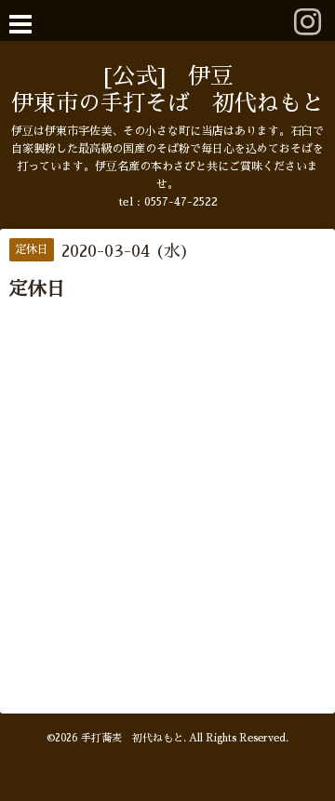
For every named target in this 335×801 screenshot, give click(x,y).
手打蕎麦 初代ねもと (132, 738)
